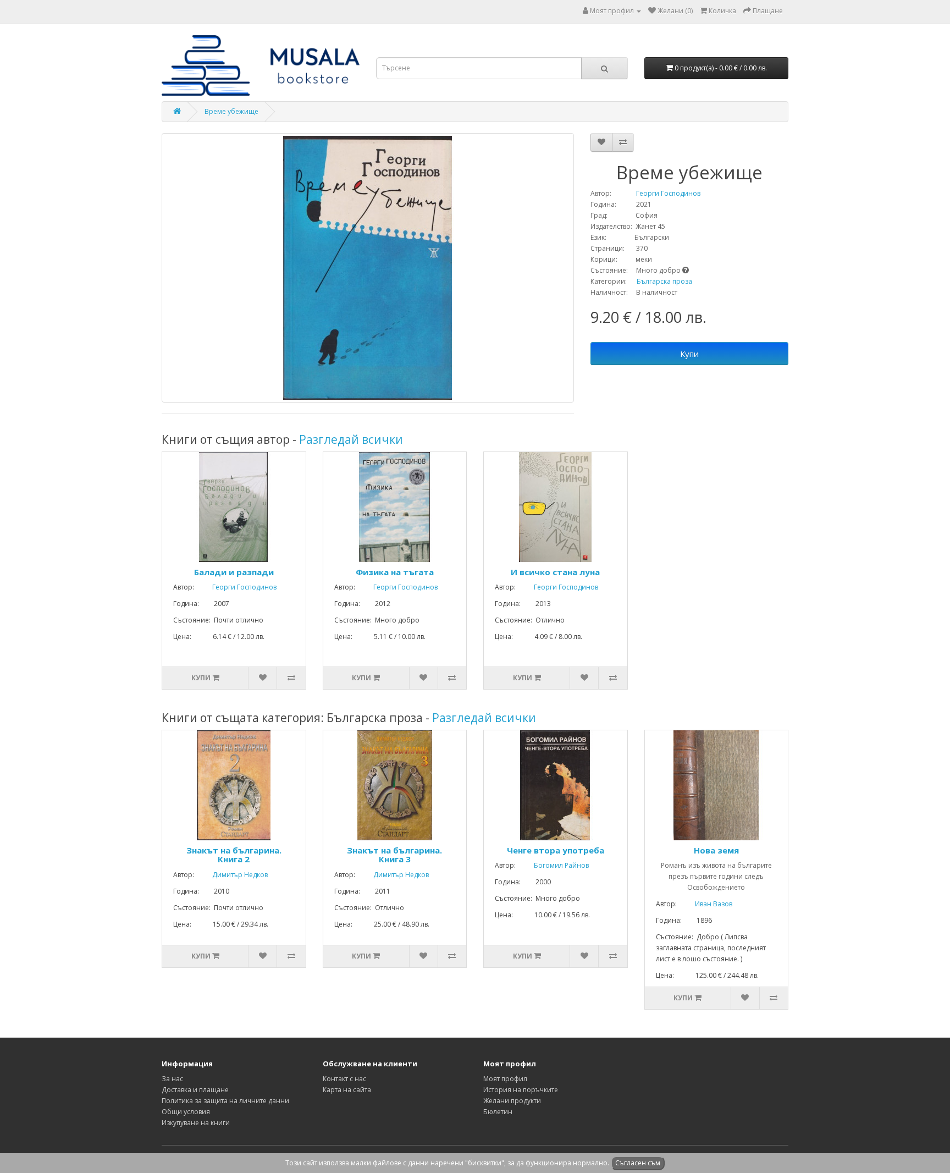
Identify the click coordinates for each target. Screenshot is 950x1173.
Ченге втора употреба (555, 850)
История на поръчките (520, 1089)
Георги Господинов (656, 193)
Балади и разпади (234, 571)
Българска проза (664, 281)
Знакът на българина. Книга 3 (394, 855)
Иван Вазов (705, 903)
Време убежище (231, 111)
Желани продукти (512, 1100)
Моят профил (505, 1078)
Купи (689, 353)
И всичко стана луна (555, 571)
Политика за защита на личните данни (225, 1100)
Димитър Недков (232, 874)
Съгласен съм (637, 1163)
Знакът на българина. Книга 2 (233, 855)
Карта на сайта (347, 1089)
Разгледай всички (351, 439)
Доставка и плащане (195, 1089)
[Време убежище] (368, 268)
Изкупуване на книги (196, 1122)
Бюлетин (497, 1111)
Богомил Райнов (553, 865)
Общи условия (186, 1111)
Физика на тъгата (395, 571)
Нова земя (716, 850)
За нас (172, 1078)
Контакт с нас (344, 1078)
